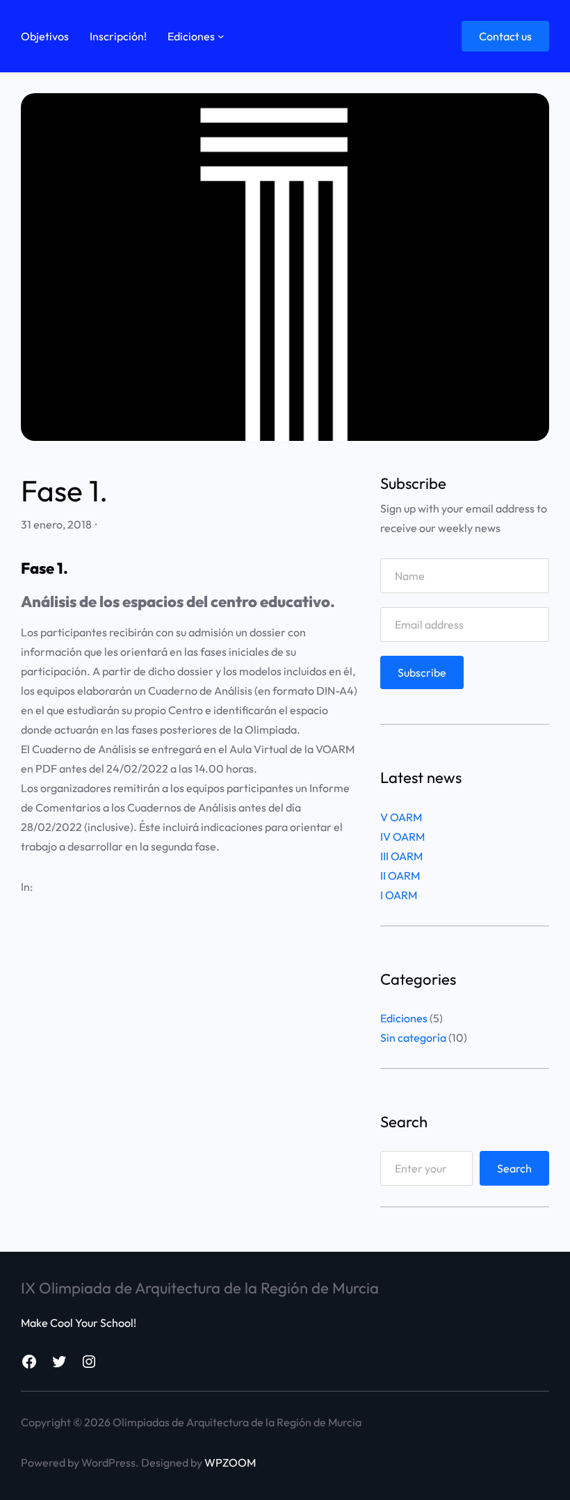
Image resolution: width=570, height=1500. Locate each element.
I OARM (398, 895)
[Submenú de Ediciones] (221, 36)
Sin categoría (413, 1038)
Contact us (505, 36)
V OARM (401, 817)
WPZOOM (230, 1462)
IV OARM (402, 837)
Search (514, 1168)
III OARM (401, 856)
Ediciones (403, 1018)
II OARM (400, 875)
